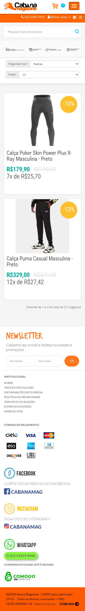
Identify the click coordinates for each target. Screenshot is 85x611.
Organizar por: (18, 64)
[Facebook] (74, 17)
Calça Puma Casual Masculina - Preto (40, 261)
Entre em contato (17, 406)
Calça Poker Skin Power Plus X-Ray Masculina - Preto (39, 156)
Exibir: (12, 74)
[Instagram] (80, 17)
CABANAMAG (26, 492)
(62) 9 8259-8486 (22, 556)
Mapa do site (13, 411)
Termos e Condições (19, 402)
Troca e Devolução (19, 387)
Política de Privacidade (22, 397)
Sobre (8, 383)
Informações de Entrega (23, 392)
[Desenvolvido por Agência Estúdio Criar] (57, 604)
